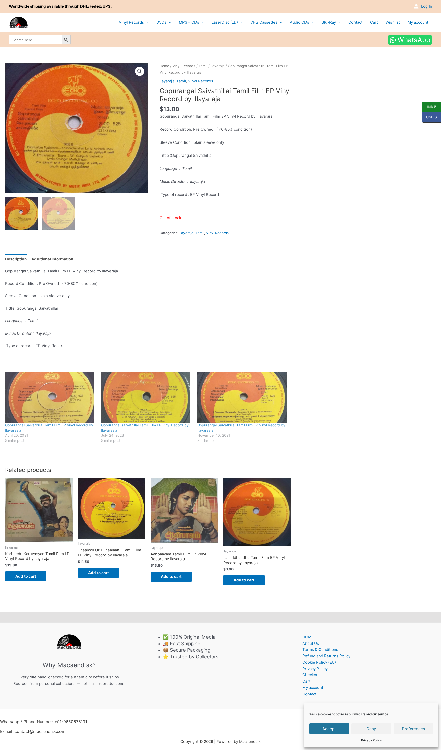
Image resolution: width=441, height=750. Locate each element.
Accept (329, 728)
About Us (310, 643)
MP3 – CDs (189, 22)
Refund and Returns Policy (326, 655)
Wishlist (393, 22)
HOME (308, 637)
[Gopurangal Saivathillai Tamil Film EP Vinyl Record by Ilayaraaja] (50, 397)
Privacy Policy (371, 740)
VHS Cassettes (263, 22)
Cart (374, 22)
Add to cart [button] (25, 576)
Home (164, 66)
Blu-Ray (329, 22)
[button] (139, 71)
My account (418, 22)
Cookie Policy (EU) (319, 662)
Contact (355, 22)
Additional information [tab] (52, 259)
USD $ (429, 117)
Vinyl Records (131, 22)
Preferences (413, 728)
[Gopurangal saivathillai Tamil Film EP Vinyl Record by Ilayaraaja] (146, 397)
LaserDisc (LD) (225, 22)
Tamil (203, 66)
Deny (371, 728)
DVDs (161, 22)
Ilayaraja (218, 66)
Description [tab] (16, 259)
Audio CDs (299, 22)
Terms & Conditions (320, 649)
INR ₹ (429, 107)
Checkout (311, 674)
